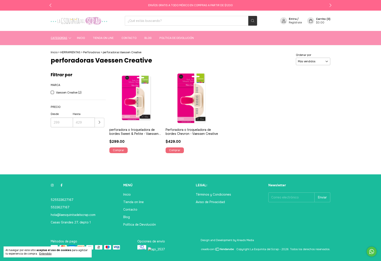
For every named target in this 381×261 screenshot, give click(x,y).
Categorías (59, 38)
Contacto (128, 38)
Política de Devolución (176, 38)
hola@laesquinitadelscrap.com (73, 215)
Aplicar (99, 122)
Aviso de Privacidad (210, 202)
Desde (55, 114)
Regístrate (295, 22)
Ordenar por (303, 55)
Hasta (76, 114)
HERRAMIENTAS (70, 52)
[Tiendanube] (218, 250)
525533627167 (62, 200)
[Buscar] (252, 21)
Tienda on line (103, 38)
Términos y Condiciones (213, 194)
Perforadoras (91, 52)
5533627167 (60, 207)
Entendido (45, 253)
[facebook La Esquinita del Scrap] (61, 185)
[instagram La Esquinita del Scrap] (52, 185)
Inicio (81, 38)
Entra (293, 19)
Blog (147, 38)
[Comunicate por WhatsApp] (372, 252)
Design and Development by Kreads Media (227, 240)
